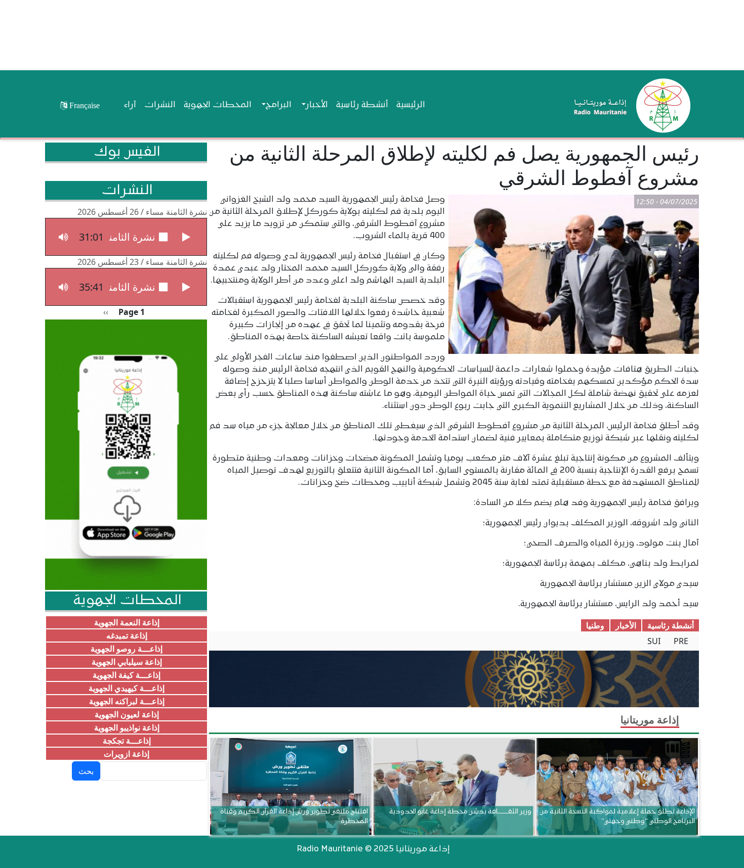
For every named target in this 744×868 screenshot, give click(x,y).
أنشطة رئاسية (362, 105)
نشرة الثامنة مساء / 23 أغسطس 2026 (142, 261)
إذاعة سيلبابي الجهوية (127, 661)
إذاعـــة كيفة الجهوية (126, 674)
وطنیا (595, 625)
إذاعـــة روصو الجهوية (126, 648)
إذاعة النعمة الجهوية (126, 622)
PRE (681, 641)
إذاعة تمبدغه (126, 635)
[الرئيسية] (630, 105)
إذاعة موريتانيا (650, 719)
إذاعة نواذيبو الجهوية (126, 727)
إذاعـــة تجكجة (127, 740)
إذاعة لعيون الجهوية (127, 714)
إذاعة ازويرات (126, 753)
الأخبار (625, 625)
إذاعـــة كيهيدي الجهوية (126, 688)
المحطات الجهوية (218, 105)
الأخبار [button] (317, 105)
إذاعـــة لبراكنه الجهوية (126, 701)
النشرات (160, 105)
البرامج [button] (279, 105)
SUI (653, 641)
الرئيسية (410, 105)
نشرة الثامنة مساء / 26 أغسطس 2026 (142, 211)
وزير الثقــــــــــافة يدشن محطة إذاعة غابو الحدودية (460, 811)
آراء (130, 105)
